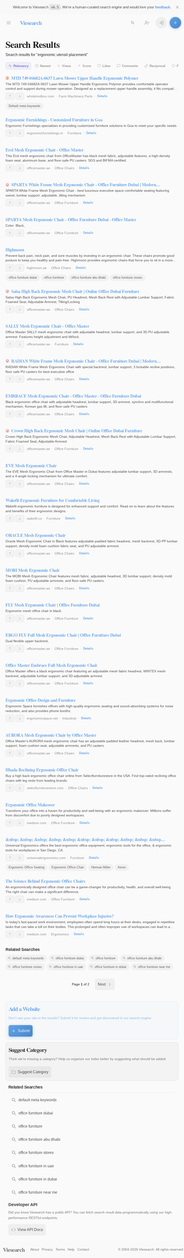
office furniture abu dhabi (88, 277)
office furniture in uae (68, 967)
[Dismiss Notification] (177, 7)
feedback (162, 7)
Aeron (122, 867)
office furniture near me (154, 967)
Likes (106, 66)
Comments (130, 66)
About (34, 1249)
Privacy (47, 1249)
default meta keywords (28, 958)
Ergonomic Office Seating (26, 867)
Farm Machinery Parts (75, 96)
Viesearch (31, 22)
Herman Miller (100, 867)
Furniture (74, 133)
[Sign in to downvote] (19, 96)
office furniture (54, 277)
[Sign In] (161, 22)
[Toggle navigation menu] (8, 22)
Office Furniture (66, 203)
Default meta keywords (24, 106)
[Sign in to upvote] (10, 96)
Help (71, 1249)
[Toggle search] (132, 22)
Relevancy (21, 66)
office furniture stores (127, 277)
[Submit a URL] (175, 22)
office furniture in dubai (110, 967)
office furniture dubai (23, 277)
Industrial (69, 718)
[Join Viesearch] (147, 22)
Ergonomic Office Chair (68, 867)
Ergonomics (60, 934)
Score (86, 66)
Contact (83, 1249)
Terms (60, 1249)
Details (102, 96)
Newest (45, 66)
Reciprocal (157, 66)
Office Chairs (64, 168)
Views (66, 66)
